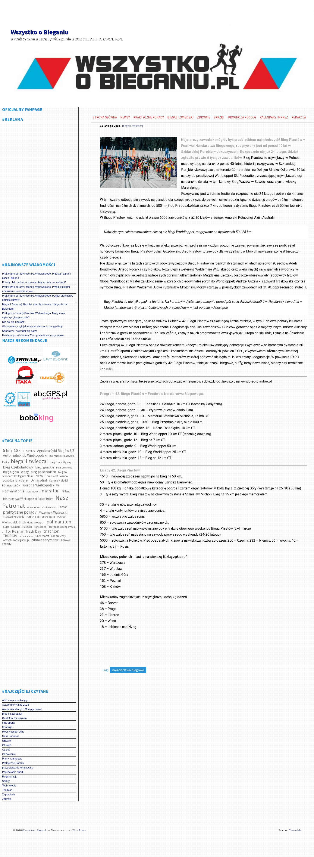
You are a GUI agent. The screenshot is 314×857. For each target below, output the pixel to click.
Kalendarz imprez (274, 117)
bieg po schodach (43, 472)
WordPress (79, 830)
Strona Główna (105, 117)
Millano (66, 491)
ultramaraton (26, 536)
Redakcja (298, 117)
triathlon (51, 531)
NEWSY (7, 740)
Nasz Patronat (10, 736)
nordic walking (49, 507)
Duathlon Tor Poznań (15, 480)
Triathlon (7, 790)
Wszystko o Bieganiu (39, 32)
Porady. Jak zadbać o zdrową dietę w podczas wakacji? (34, 282)
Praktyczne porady (148, 117)
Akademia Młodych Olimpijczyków (22, 709)
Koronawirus (33, 491)
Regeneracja (9, 776)
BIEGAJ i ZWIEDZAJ (180, 117)
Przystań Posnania (13, 517)
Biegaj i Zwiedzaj (12, 713)
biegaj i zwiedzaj (29, 461)
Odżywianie (9, 754)
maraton (51, 491)
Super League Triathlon (17, 527)
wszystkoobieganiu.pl (16, 540)
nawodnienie (33, 507)
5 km (7, 450)
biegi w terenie (64, 467)
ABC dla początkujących (16, 700)
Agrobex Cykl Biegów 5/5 (55, 450)
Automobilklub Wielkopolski (25, 455)
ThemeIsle (295, 830)
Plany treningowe (12, 758)
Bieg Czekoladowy (18, 467)
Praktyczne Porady (13, 763)
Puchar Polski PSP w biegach (40, 516)
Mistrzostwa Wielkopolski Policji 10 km (28, 499)
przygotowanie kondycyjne (17, 767)
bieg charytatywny (60, 462)
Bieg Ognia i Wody (16, 472)
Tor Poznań (40, 526)
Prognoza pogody (242, 117)
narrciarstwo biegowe (128, 670)
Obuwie (6, 745)
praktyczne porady (20, 512)
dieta (39, 476)
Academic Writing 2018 (15, 704)
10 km (19, 450)
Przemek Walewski (53, 512)
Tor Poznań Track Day (23, 531)
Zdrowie (7, 799)
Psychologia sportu (13, 772)
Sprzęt (6, 781)
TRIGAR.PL (10, 536)
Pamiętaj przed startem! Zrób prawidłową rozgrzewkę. (33, 335)
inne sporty (8, 722)
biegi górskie (44, 467)
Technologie (9, 785)
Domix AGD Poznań (56, 476)
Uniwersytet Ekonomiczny (50, 536)
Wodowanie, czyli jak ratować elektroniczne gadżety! (32, 326)
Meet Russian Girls (13, 731)
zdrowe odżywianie (45, 540)
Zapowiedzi (9, 794)
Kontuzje (7, 727)
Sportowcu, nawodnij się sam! (19, 331)
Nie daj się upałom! (13, 322)
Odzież (6, 749)
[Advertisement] (38, 190)
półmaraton (59, 522)
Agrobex (30, 450)
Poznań (62, 507)
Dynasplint (39, 480)
